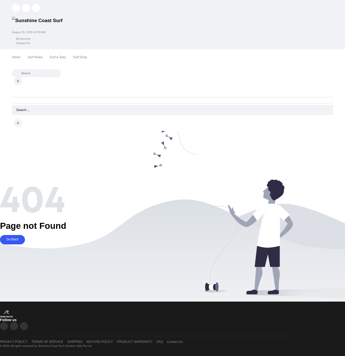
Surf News (35, 57)
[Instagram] (4, 326)
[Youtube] (24, 326)
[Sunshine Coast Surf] (37, 20)
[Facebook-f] (14, 326)
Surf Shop (80, 57)
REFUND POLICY (100, 341)
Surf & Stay (58, 57)
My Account (23, 38)
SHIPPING (75, 341)
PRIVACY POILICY (14, 341)
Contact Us (23, 43)
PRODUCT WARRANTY (135, 341)
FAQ (160, 341)
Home (16, 57)
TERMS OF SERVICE (47, 341)
